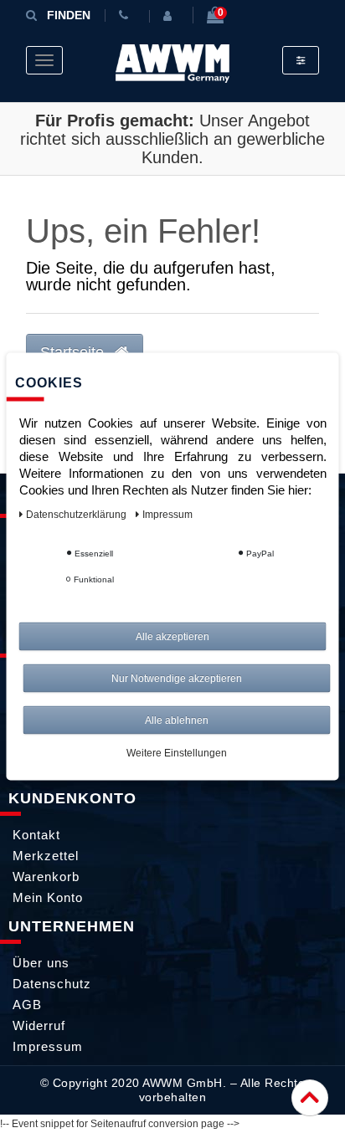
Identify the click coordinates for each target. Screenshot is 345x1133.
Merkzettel (46, 855)
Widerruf (39, 1025)
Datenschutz (52, 984)
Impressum (48, 1046)
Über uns (41, 963)
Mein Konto (48, 897)
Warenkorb (46, 876)
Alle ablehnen (177, 720)
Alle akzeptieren (172, 637)
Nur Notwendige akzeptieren (176, 678)
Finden (68, 15)
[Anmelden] (171, 16)
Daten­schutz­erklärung (77, 514)
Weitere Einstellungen (176, 753)
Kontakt (36, 835)
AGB (27, 1004)
